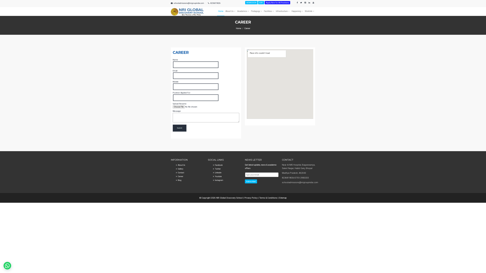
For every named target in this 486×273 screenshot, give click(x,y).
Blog (179, 180)
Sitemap (283, 198)
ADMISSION (251, 3)
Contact (181, 173)
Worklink (309, 11)
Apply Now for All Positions (277, 3)
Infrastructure (282, 11)
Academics (242, 11)
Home (220, 11)
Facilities (268, 11)
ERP (261, 3)
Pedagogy (256, 11)
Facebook (219, 165)
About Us (229, 11)
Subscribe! (251, 181)
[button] (7, 265)
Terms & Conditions (268, 198)
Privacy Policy (251, 198)
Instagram (219, 180)
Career (180, 176)
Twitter (218, 169)
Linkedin (218, 173)
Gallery (180, 169)
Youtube (218, 176)
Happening (296, 11)
